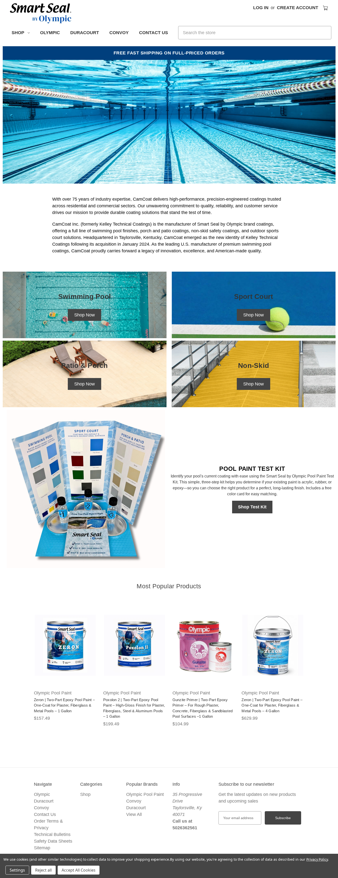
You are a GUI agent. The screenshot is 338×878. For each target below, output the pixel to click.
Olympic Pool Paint (145, 794)
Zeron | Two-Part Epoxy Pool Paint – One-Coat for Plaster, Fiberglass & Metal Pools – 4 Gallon (271, 705)
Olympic (50, 32)
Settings (17, 870)
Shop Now (84, 314)
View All (134, 814)
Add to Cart (203, 651)
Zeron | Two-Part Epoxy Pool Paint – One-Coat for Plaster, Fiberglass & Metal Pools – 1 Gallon (64, 705)
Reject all (43, 870)
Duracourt (84, 32)
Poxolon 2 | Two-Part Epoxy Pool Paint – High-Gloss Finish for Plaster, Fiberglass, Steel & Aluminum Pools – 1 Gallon (134, 708)
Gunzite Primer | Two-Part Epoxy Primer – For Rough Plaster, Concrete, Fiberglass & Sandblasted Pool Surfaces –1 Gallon (202, 708)
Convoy (119, 32)
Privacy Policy (317, 859)
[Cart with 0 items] (325, 8)
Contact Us (153, 32)
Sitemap (42, 847)
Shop (18, 32)
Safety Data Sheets (53, 841)
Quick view (62, 639)
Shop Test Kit (252, 506)
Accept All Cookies (79, 870)
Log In (260, 7)
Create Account (297, 7)
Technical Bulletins (52, 834)
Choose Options (65, 651)
